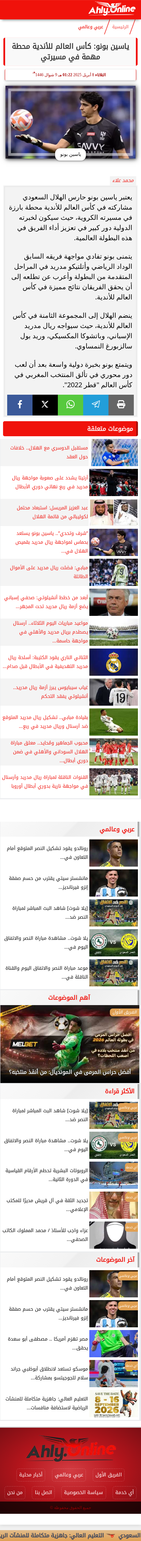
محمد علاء (122, 180)
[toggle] (10, 9)
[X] (45, 405)
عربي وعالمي (90, 27)
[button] (14, 1047)
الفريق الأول (108, 1474)
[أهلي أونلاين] (112, 9)
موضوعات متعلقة (110, 429)
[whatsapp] (70, 405)
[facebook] (20, 405)
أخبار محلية (30, 1474)
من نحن (15, 1492)
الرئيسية (120, 27)
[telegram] (95, 405)
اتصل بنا (43, 1492)
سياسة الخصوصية (83, 1492)
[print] (121, 405)
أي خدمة (124, 1492)
